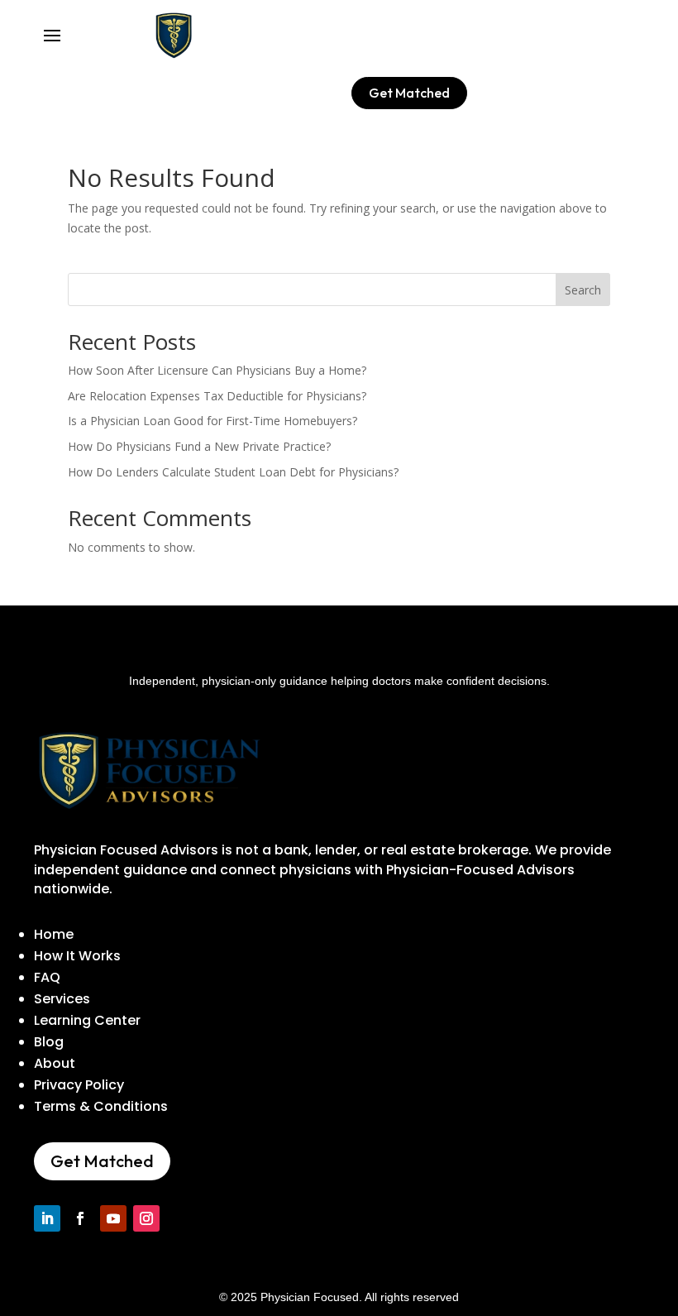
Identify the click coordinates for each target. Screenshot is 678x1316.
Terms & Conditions (101, 1106)
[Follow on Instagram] (146, 1218)
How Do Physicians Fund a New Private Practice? (199, 446)
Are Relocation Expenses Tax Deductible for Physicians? (217, 396)
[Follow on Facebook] (80, 1218)
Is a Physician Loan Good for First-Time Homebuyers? (212, 420)
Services (62, 998)
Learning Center (87, 1020)
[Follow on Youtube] (113, 1218)
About (54, 1063)
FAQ (47, 977)
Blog (49, 1041)
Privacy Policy (79, 1084)
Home (54, 934)
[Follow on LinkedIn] (47, 1218)
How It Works (77, 955)
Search (583, 290)
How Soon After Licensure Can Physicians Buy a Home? (217, 370)
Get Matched (409, 92)
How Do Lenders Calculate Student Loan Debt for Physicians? (233, 472)
